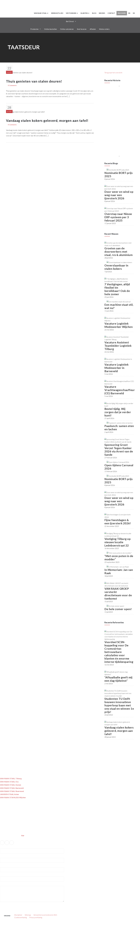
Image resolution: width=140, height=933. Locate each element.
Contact (111, 13)
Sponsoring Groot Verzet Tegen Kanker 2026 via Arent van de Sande (118, 449)
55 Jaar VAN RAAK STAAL (114, 95)
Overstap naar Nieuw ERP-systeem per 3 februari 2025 (118, 217)
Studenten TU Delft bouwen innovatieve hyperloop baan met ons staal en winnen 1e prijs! (119, 705)
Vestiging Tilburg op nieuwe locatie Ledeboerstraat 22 (117, 542)
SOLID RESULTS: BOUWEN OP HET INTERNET (64, 925)
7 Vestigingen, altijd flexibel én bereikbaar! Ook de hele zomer (117, 289)
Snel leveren (82, 29)
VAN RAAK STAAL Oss (9, 782)
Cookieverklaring (20, 917)
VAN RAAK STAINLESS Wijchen (13, 797)
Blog (94, 13)
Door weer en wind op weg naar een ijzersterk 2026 (118, 195)
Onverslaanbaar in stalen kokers (116, 267)
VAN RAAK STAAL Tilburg (11, 778)
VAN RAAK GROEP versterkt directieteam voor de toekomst (118, 593)
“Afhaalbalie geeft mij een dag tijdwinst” (118, 679)
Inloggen (122, 13)
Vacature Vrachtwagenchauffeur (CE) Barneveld (119, 390)
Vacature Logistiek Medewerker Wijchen (118, 325)
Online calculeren (67, 29)
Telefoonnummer (5, 866)
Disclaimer (18, 915)
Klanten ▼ (85, 13)
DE (134, 13)
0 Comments (12, 85)
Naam (2, 847)
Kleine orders (104, 29)
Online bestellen (50, 29)
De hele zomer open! (118, 609)
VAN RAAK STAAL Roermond (12, 791)
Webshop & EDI (57, 13)
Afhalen (93, 29)
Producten (34, 29)
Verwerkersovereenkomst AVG (45, 915)
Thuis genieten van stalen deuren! (34, 81)
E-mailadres (4, 856)
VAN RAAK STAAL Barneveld (12, 788)
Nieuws (102, 13)
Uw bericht (4, 884)
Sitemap (28, 915)
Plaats (2, 875)
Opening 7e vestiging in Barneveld (119, 117)
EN (129, 13)
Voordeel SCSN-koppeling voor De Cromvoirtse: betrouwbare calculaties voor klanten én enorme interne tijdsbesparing (118, 651)
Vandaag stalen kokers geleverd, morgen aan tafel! (47, 120)
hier (22, 835)
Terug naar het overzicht (113, 72)
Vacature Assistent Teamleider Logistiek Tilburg (117, 346)
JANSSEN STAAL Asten (9, 794)
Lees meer (111, 100)
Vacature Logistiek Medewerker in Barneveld (116, 368)
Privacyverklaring (35, 917)
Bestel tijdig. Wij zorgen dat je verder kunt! (117, 412)
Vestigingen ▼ (72, 13)
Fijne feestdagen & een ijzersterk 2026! (117, 521)
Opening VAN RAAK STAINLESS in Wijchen (116, 140)
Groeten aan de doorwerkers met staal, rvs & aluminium (118, 251)
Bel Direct (70, 21)
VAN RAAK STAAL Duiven (10, 785)
